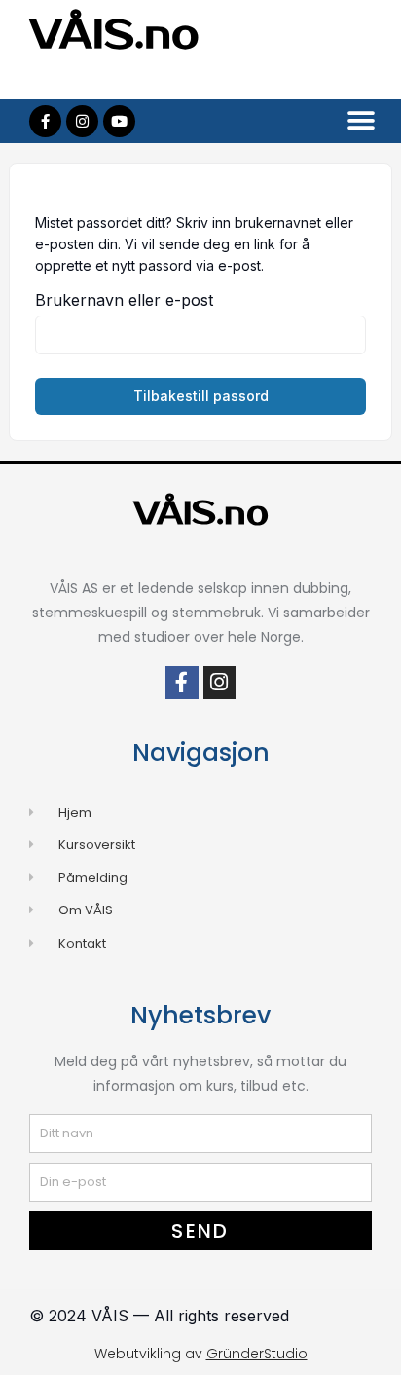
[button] (361, 121)
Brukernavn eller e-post (124, 300)
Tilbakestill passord (201, 396)
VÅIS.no (114, 35)
